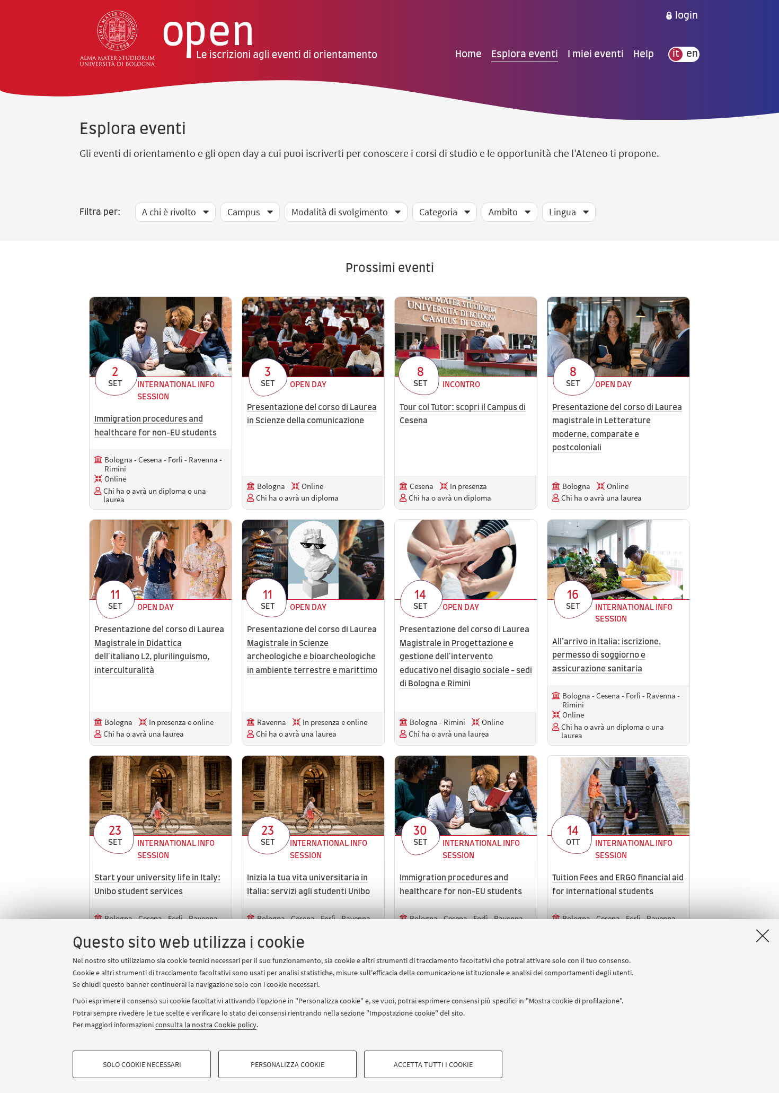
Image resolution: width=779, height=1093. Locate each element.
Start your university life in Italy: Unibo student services (157, 885)
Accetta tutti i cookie (433, 1064)
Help (643, 54)
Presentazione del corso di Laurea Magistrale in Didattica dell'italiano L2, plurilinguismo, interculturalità (159, 650)
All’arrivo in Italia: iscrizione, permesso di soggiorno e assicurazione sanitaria (606, 655)
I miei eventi (596, 54)
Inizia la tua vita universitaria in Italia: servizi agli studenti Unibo (308, 885)
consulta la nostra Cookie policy (205, 1024)
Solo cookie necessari (142, 1064)
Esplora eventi (524, 54)
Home (468, 54)
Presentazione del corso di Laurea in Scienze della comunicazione (312, 414)
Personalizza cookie (287, 1064)
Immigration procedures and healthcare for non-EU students (155, 426)
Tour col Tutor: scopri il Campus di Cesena (463, 414)
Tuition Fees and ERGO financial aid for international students (618, 885)
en (692, 54)
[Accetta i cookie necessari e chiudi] (762, 935)
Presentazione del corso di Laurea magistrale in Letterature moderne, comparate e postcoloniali (617, 428)
